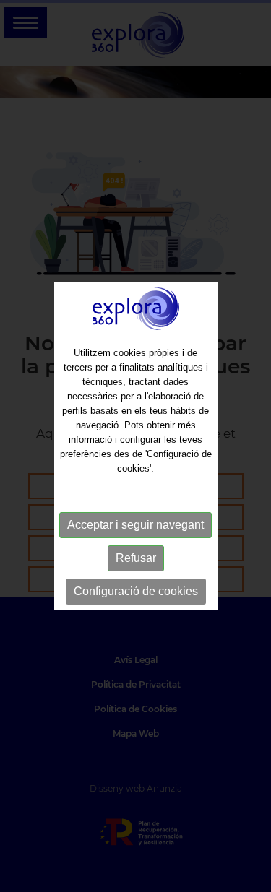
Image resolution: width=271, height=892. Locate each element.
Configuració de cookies (136, 591)
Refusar (136, 558)
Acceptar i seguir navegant (135, 525)
